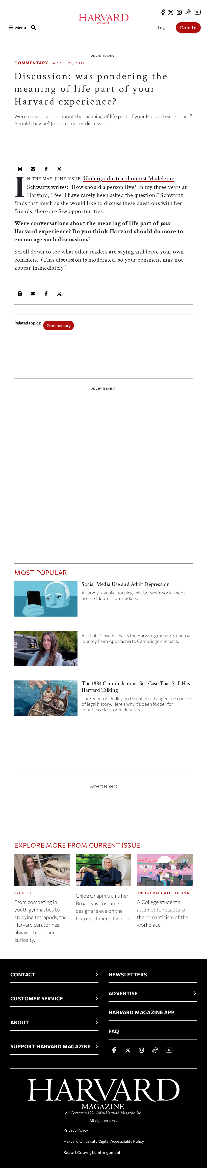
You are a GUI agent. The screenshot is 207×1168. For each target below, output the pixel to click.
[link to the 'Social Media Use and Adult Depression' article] (45, 601)
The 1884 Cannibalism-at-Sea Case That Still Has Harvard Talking (136, 687)
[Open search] (33, 27)
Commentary (31, 62)
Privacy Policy (75, 1130)
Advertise (123, 993)
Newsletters (128, 974)
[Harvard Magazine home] (103, 19)
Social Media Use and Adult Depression (126, 584)
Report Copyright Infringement (91, 1152)
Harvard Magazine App (141, 1012)
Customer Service (36, 998)
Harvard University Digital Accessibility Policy (103, 1141)
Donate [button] (188, 27)
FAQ (114, 1031)
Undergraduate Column (163, 893)
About (19, 1022)
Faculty (23, 893)
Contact (22, 974)
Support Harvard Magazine (50, 1046)
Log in (163, 27)
